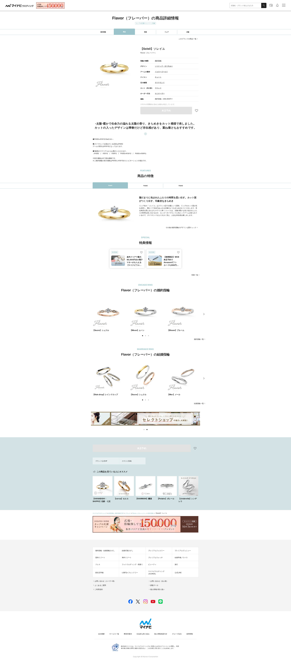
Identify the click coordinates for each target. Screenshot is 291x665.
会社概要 (101, 634)
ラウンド (158, 88)
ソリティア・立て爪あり (164, 66)
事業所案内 (128, 634)
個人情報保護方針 (160, 634)
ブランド (128, 513)
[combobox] (245, 5)
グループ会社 (177, 634)
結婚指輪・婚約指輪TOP (115, 513)
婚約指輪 (158, 61)
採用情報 (189, 634)
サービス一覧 (114, 634)
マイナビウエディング (100, 513)
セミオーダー (160, 93)
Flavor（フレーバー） (139, 513)
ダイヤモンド (160, 82)
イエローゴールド (161, 72)
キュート (158, 77)
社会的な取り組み (143, 634)
